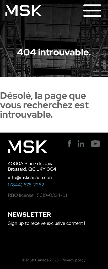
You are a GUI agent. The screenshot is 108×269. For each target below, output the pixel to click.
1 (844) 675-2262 (26, 185)
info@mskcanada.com (30, 177)
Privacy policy (73, 260)
